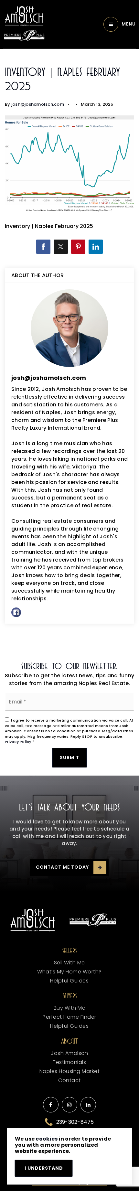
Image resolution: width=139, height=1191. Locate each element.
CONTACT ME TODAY (62, 867)
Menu (129, 24)
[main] (69, 351)
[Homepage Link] (24, 16)
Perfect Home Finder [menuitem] (69, 1017)
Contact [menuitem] (69, 1080)
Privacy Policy (18, 741)
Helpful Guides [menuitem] (69, 980)
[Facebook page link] (51, 1104)
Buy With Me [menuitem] (70, 1008)
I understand (44, 1168)
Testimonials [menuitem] (69, 1062)
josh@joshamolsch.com (37, 104)
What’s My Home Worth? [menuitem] (69, 971)
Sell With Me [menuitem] (69, 962)
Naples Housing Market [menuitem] (69, 1071)
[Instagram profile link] (69, 1104)
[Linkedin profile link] (88, 1104)
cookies (47, 1139)
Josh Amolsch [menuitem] (69, 1053)
